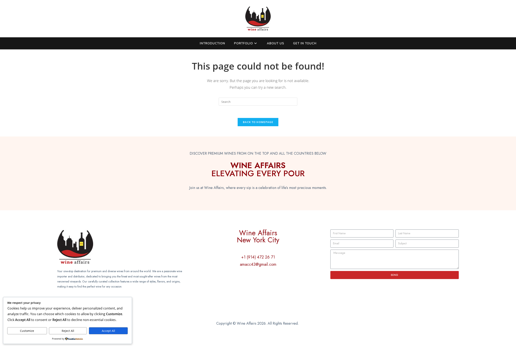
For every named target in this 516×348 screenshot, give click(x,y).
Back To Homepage (258, 122)
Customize (27, 331)
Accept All (108, 331)
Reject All (68, 331)
